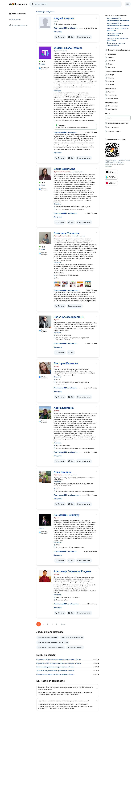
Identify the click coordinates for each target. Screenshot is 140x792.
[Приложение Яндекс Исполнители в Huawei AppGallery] (111, 183)
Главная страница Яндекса (10, 4)
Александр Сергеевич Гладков (72, 571)
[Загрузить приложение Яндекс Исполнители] (118, 150)
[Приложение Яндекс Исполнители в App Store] (111, 172)
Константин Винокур (66, 515)
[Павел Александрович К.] (45, 322)
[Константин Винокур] (45, 520)
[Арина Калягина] (45, 412)
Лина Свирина (62, 472)
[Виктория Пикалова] (45, 368)
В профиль (57, 91)
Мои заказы (16, 19)
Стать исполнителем (19, 25)
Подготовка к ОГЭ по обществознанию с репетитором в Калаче (58, 663)
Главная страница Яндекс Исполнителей (18, 4)
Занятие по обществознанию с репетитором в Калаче (55, 667)
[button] (60, 37)
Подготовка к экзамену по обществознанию (116, 44)
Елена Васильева (64, 169)
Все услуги (58, 32)
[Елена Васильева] (45, 174)
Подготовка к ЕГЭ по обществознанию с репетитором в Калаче (58, 659)
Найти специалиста (19, 13)
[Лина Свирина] (45, 477)
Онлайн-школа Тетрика (68, 48)
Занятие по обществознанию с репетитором (117, 29)
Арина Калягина (63, 407)
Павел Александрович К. (69, 317)
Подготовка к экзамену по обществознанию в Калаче (55, 674)
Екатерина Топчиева (66, 233)
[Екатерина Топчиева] (45, 238)
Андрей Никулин (64, 18)
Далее (63, 624)
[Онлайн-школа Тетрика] (45, 53)
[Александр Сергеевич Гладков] (45, 576)
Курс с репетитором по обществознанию (115, 34)
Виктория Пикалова (66, 363)
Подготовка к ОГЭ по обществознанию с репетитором (118, 24)
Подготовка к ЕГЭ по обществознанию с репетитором (66, 28)
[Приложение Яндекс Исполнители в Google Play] (111, 177)
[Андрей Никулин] (45, 23)
